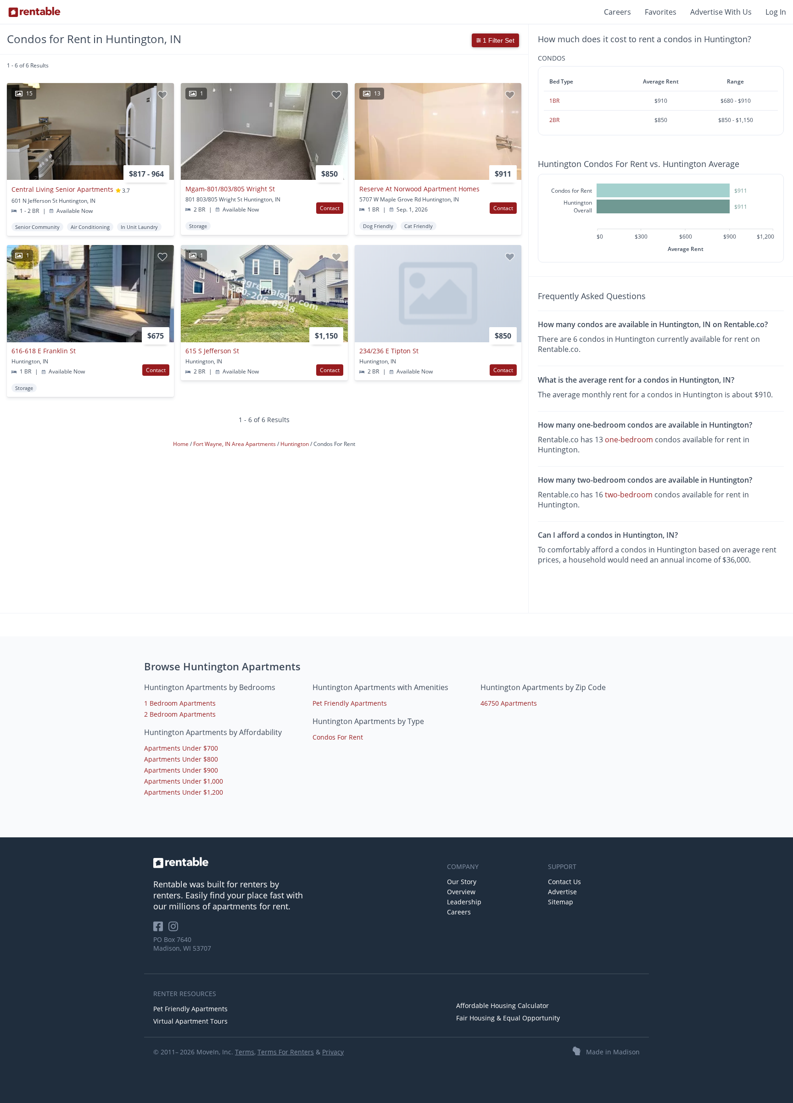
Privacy (333, 1051)
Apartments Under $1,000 (183, 781)
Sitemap (560, 901)
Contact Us (564, 881)
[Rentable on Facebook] (160, 929)
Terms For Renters (285, 1051)
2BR (554, 120)
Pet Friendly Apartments (350, 703)
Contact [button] (330, 208)
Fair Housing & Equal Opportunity (508, 1018)
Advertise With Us (721, 12)
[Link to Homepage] (34, 12)
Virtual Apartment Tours (190, 1021)
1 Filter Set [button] (497, 40)
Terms (244, 1051)
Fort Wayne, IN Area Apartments (235, 444)
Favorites (660, 12)
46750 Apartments (508, 703)
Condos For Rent (338, 737)
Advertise (562, 891)
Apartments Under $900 (181, 770)
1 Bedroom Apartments (180, 703)
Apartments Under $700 (181, 748)
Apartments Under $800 (181, 759)
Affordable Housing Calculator (502, 1005)
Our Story (461, 881)
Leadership (464, 901)
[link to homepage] (295, 862)
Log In (775, 12)
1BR (554, 101)
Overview (461, 891)
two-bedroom (629, 495)
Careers (617, 12)
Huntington (295, 444)
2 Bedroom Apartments (180, 714)
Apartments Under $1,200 (183, 792)
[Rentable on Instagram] (175, 929)
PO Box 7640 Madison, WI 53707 (182, 944)
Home (181, 444)
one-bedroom (629, 440)
